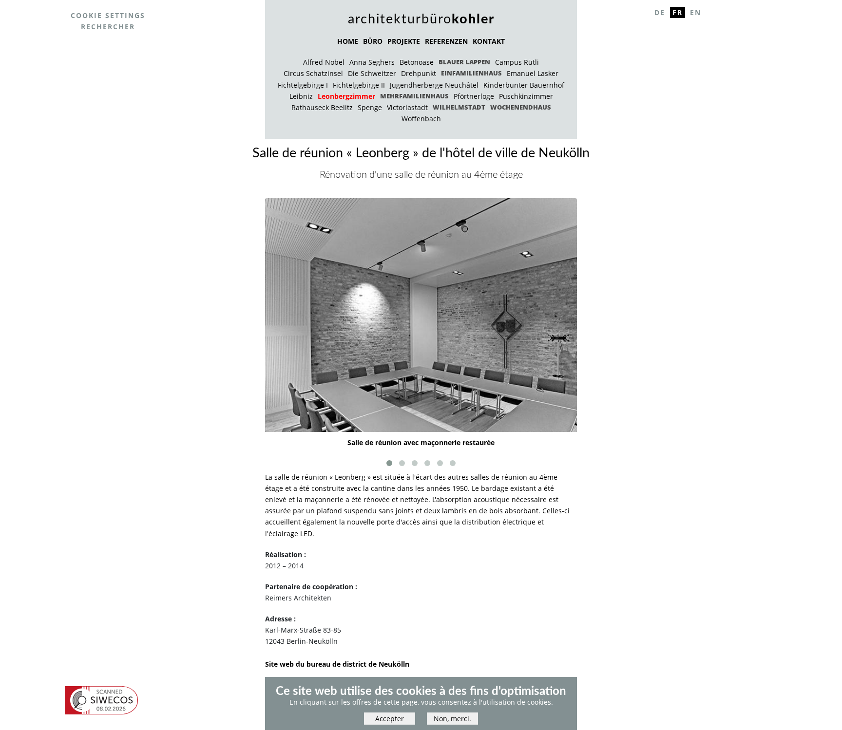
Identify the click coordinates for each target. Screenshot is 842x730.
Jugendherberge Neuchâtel (434, 85)
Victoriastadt (407, 107)
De (659, 12)
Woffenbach (421, 118)
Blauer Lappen (464, 61)
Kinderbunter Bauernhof (523, 85)
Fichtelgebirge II (359, 85)
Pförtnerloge (474, 96)
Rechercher (108, 26)
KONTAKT (489, 41)
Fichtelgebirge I (303, 85)
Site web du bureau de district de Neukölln (337, 664)
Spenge (370, 107)
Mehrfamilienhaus (414, 96)
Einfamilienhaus (471, 73)
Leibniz (301, 96)
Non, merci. (452, 719)
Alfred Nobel (323, 62)
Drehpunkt (418, 73)
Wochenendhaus (520, 107)
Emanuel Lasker (532, 73)
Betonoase (417, 62)
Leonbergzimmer (346, 96)
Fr (677, 12)
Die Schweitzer (372, 73)
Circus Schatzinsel (313, 73)
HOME (347, 41)
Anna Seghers (372, 62)
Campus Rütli (517, 62)
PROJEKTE (403, 41)
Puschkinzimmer (526, 96)
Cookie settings (108, 15)
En (695, 12)
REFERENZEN (446, 41)
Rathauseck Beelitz (322, 107)
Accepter (389, 719)
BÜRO (373, 41)
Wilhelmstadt (459, 107)
